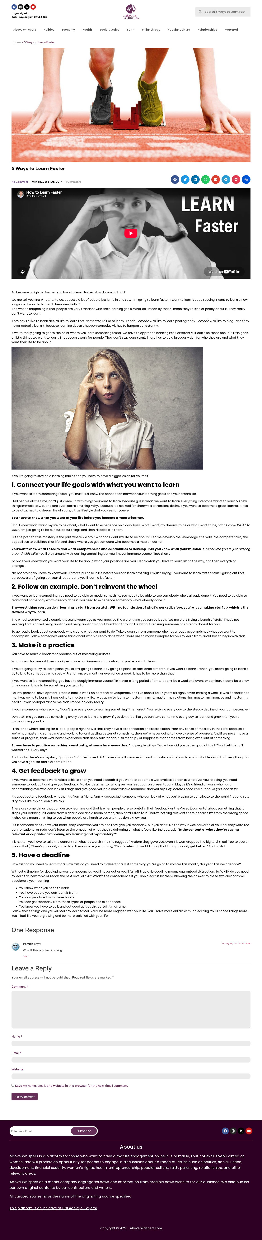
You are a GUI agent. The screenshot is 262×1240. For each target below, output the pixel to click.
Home (17, 42)
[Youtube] (33, 7)
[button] (175, 179)
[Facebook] (14, 7)
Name (17, 1036)
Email (17, 1053)
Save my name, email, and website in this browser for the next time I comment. (71, 1086)
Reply (26, 956)
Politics (49, 30)
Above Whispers (24, 30)
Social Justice (109, 30)
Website (17, 1069)
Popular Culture (179, 30)
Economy (68, 30)
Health (87, 30)
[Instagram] (20, 7)
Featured (231, 30)
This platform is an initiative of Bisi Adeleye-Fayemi (53, 1208)
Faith (130, 30)
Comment (20, 987)
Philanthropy (151, 30)
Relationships (207, 30)
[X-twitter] (27, 7)
